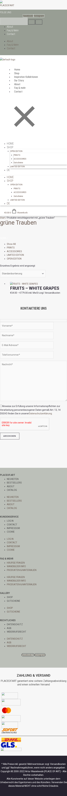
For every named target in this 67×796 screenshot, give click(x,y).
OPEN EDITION (14, 258)
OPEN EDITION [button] (16, 151)
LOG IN (10, 521)
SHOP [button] (10, 147)
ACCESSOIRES (20, 159)
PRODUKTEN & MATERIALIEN (21, 570)
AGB (9, 628)
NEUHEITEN (13, 479)
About (10, 26)
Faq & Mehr (13, 30)
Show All (11, 244)
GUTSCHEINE (13, 601)
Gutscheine (18, 162)
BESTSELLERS (14, 482)
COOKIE (11, 531)
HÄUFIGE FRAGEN (16, 562)
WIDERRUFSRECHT (16, 631)
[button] (33, 62)
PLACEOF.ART (7, 5)
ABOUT (10, 486)
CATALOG (12, 490)
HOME (10, 143)
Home (3, 238)
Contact (11, 34)
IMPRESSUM (13, 528)
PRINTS (17, 155)
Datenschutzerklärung (40, 413)
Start (2, 217)
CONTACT (12, 524)
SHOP (10, 597)
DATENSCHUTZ (15, 624)
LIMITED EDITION (17, 166)
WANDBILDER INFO (16, 566)
